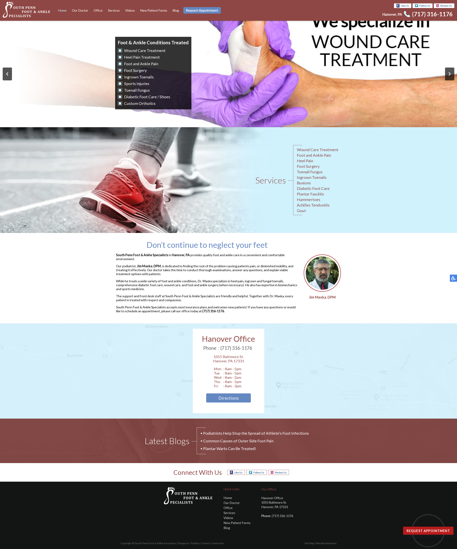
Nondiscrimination (326, 543)
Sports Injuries (136, 83)
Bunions (304, 182)
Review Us (446, 5)
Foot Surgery (135, 70)
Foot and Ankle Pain (141, 63)
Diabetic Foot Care (140, 96)
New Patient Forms (153, 10)
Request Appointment (202, 10)
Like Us (405, 5)
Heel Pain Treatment (142, 57)
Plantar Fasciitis (310, 194)
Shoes (165, 96)
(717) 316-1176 (432, 14)
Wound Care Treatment (144, 50)
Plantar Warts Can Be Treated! (229, 448)
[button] (7, 74)
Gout (301, 210)
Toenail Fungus (137, 90)
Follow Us (425, 5)
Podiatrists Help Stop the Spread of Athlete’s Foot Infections (256, 433)
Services (114, 10)
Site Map (309, 543)
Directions (229, 398)
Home (62, 10)
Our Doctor (80, 10)
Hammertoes (308, 199)
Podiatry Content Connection (207, 543)
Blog (175, 10)
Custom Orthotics (139, 103)
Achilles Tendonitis (313, 205)
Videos (130, 10)
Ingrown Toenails (139, 76)
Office (98, 10)
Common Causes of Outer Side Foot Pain (238, 440)
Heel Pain (305, 160)
